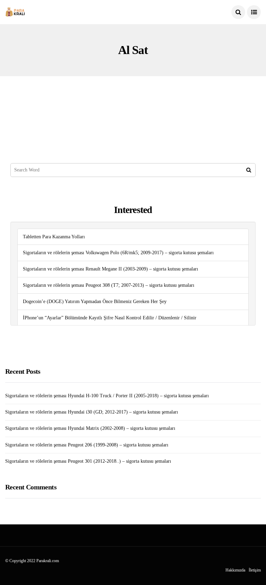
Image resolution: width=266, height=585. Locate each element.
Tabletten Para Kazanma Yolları (54, 236)
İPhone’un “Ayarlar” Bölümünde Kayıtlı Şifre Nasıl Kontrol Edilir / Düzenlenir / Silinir (109, 317)
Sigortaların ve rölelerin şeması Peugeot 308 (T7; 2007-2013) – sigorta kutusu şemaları (108, 285)
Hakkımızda (235, 570)
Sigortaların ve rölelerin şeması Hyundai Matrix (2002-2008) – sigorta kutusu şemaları (90, 428)
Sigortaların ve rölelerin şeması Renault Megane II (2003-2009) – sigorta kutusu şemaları (110, 269)
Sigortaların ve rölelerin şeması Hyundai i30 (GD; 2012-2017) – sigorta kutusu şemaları (91, 412)
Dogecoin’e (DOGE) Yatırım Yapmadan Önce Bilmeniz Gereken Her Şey (95, 301)
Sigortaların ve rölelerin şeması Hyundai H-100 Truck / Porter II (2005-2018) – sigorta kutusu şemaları (107, 395)
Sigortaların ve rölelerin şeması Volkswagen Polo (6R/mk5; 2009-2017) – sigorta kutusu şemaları (118, 252)
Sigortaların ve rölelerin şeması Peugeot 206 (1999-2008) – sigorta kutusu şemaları (86, 444)
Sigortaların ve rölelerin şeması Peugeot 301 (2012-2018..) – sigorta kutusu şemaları (88, 461)
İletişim (255, 570)
